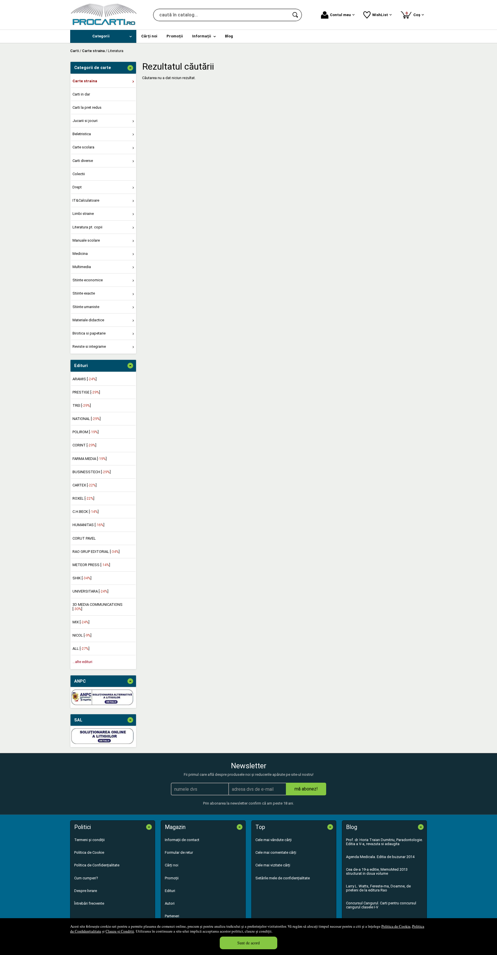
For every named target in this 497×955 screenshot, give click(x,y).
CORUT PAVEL (84, 538)
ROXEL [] (83, 498)
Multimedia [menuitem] (81, 267)
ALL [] (80, 648)
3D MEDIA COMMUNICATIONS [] (97, 606)
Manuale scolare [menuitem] (86, 240)
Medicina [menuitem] (80, 253)
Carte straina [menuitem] (84, 81)
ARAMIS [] (84, 379)
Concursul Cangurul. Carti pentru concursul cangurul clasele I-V (381, 905)
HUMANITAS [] (88, 525)
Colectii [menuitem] (78, 174)
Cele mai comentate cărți (275, 852)
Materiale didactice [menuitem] (88, 320)
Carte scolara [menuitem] (83, 147)
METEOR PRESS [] (91, 565)
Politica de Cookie (395, 926)
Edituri (170, 891)
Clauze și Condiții (120, 931)
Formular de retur (179, 852)
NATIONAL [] (86, 419)
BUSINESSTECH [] (91, 472)
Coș (414, 14)
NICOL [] (81, 635)
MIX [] (80, 622)
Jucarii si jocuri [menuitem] (85, 121)
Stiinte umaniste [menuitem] (85, 307)
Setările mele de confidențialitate (282, 878)
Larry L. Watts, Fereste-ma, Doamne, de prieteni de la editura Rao (378, 888)
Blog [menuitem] (229, 36)
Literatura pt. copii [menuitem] (87, 227)
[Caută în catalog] (295, 15)
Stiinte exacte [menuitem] (83, 293)
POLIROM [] (85, 432)
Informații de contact (182, 840)
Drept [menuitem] (77, 187)
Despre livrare (85, 891)
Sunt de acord (248, 943)
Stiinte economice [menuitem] (87, 280)
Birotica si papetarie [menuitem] (89, 333)
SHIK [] (81, 578)
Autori (170, 903)
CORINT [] (84, 445)
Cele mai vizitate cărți (272, 865)
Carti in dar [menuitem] (81, 94)
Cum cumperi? (86, 878)
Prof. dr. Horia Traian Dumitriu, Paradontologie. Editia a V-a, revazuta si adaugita (384, 842)
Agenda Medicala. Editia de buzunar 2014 (380, 857)
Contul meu (340, 15)
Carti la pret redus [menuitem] (87, 107)
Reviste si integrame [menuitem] (89, 346)
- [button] (130, 68)
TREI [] (81, 405)
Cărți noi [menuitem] (149, 36)
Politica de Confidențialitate (96, 865)
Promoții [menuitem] (175, 36)
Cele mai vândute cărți (273, 840)
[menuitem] (103, 36)
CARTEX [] (84, 485)
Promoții (172, 878)
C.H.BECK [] (85, 511)
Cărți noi (171, 865)
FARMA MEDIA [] (89, 459)
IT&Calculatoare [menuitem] (85, 200)
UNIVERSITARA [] (90, 591)
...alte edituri (82, 662)
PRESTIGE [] (86, 392)
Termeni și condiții (89, 840)
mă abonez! (306, 789)
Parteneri (172, 916)
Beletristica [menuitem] (81, 134)
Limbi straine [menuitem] (83, 213)
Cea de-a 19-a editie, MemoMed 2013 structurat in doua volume (377, 871)
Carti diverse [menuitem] (82, 160)
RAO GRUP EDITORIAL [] (96, 551)
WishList (380, 15)
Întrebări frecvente (89, 903)
